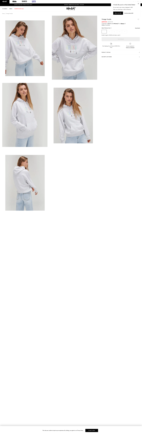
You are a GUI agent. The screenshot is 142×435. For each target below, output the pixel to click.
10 (109, 31)
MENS (10, 8)
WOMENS (4, 8)
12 (114, 31)
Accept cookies (91, 430)
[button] (4, 1)
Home (3, 13)
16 (124, 31)
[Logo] (71, 10)
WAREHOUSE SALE (19, 8)
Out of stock (121, 39)
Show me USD (118, 13)
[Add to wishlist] (138, 19)
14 (119, 31)
